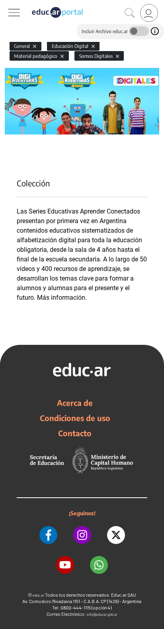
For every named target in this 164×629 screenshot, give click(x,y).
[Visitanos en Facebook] (48, 535)
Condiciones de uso (75, 418)
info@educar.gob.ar (102, 614)
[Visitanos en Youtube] (65, 565)
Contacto (75, 433)
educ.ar (38, 595)
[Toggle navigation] (7, 4)
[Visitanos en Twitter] (116, 535)
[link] (149, 13)
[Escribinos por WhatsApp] (99, 565)
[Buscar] (129, 13)
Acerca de (75, 402)
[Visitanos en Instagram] (82, 535)
